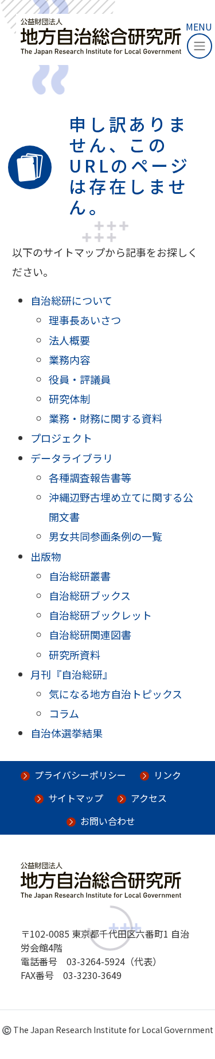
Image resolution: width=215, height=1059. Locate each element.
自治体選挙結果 (66, 732)
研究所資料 (74, 654)
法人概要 (69, 339)
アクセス (149, 798)
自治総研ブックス (90, 595)
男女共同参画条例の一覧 (105, 536)
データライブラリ (71, 457)
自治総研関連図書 (90, 634)
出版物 (45, 556)
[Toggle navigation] (199, 46)
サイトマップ (75, 798)
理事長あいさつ (85, 319)
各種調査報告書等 (90, 477)
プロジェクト (61, 437)
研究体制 (69, 398)
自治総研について (71, 300)
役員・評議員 (80, 379)
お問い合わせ (107, 821)
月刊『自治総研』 (71, 674)
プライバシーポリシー (80, 775)
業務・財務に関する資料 (105, 418)
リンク (167, 775)
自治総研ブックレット (100, 614)
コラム (64, 713)
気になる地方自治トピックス (115, 693)
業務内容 (69, 359)
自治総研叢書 (80, 575)
